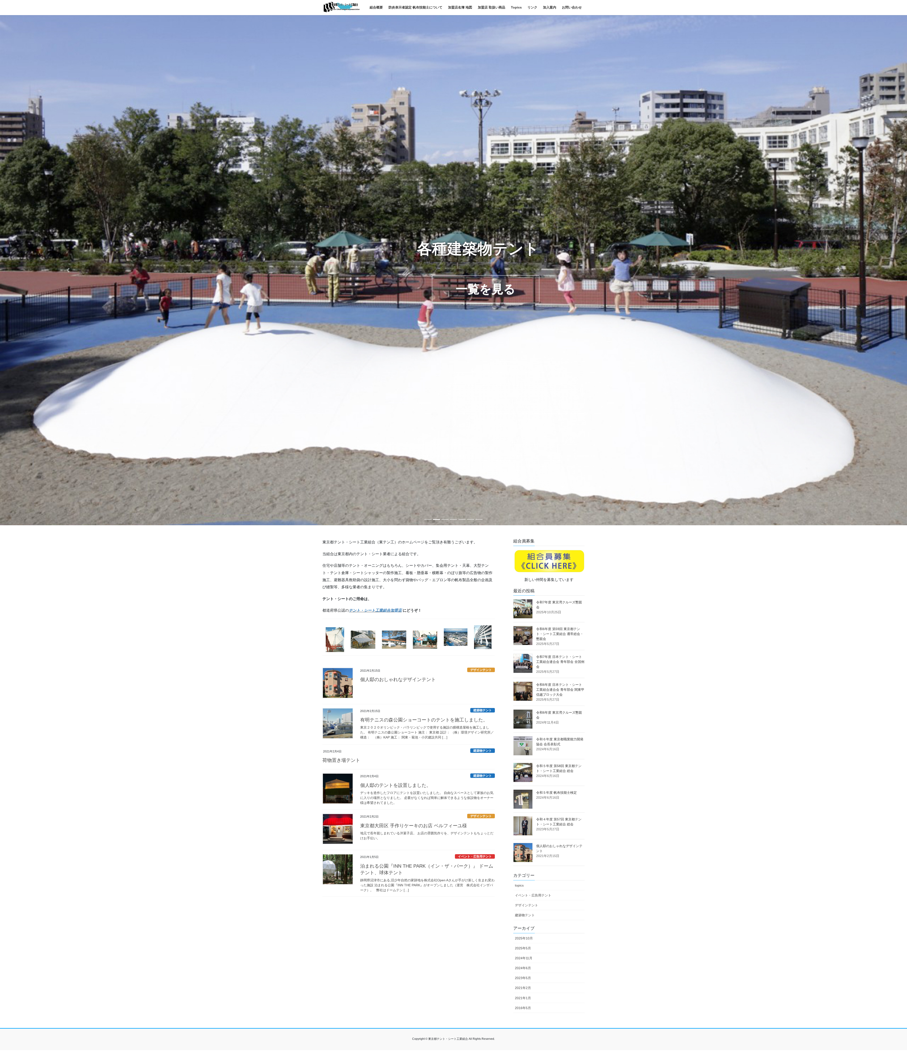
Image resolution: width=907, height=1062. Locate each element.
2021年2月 (523, 988)
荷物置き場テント (341, 760)
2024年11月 (523, 958)
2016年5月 (523, 1008)
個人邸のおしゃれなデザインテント (398, 679)
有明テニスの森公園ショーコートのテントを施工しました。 (424, 719)
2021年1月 (523, 998)
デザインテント (481, 670)
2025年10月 (524, 938)
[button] (68, 270)
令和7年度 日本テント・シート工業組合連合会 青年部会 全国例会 (560, 662)
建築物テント (482, 710)
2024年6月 (523, 968)
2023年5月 (523, 978)
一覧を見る (485, 289)
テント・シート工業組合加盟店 (375, 610)
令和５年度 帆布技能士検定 (556, 792)
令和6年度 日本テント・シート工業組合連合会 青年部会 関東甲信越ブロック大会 (560, 689)
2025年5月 (523, 948)
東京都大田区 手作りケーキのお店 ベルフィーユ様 (413, 825)
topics (519, 885)
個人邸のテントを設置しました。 (395, 785)
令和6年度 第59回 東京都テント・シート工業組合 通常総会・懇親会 (559, 634)
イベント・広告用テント (475, 856)
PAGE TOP (883, 1026)
